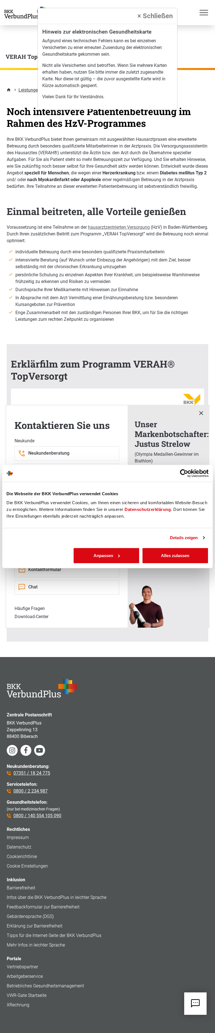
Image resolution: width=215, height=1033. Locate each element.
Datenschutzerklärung (148, 509)
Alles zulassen (175, 555)
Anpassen (103, 555)
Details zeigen (184, 537)
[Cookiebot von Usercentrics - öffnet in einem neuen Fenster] (184, 473)
